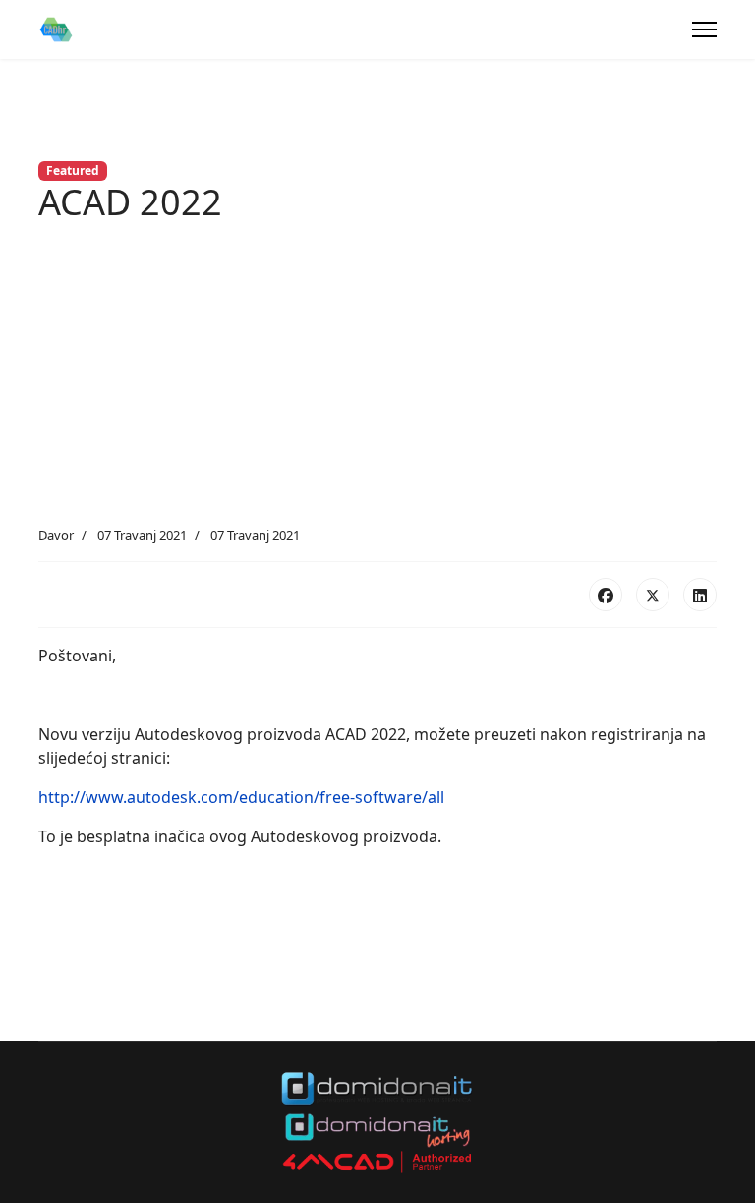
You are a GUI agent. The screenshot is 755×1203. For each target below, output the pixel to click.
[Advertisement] (377, 378)
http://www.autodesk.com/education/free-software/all (241, 797)
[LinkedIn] (700, 594)
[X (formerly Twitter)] (652, 594)
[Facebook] (605, 594)
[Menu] (704, 29)
